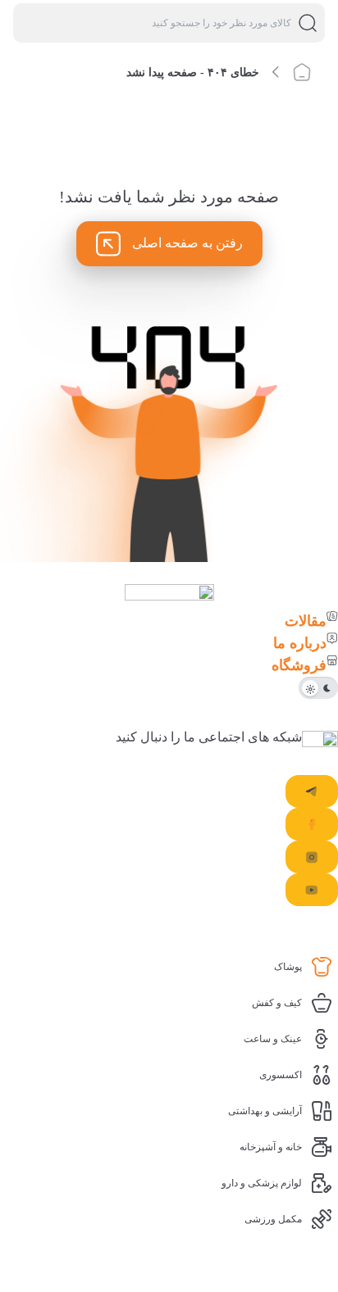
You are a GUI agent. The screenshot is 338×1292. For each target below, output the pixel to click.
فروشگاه (299, 665)
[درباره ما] (332, 638)
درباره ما (300, 643)
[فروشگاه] (332, 660)
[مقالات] (332, 616)
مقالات (306, 621)
